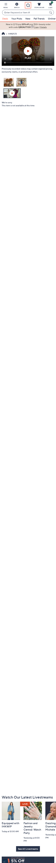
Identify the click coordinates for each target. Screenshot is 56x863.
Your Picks (16, 18)
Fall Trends (39, 18)
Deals (5, 18)
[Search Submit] (51, 12)
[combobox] (25, 12)
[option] (28, 26)
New (27, 18)
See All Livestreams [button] (28, 848)
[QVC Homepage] (3, 34)
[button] (5, 6)
